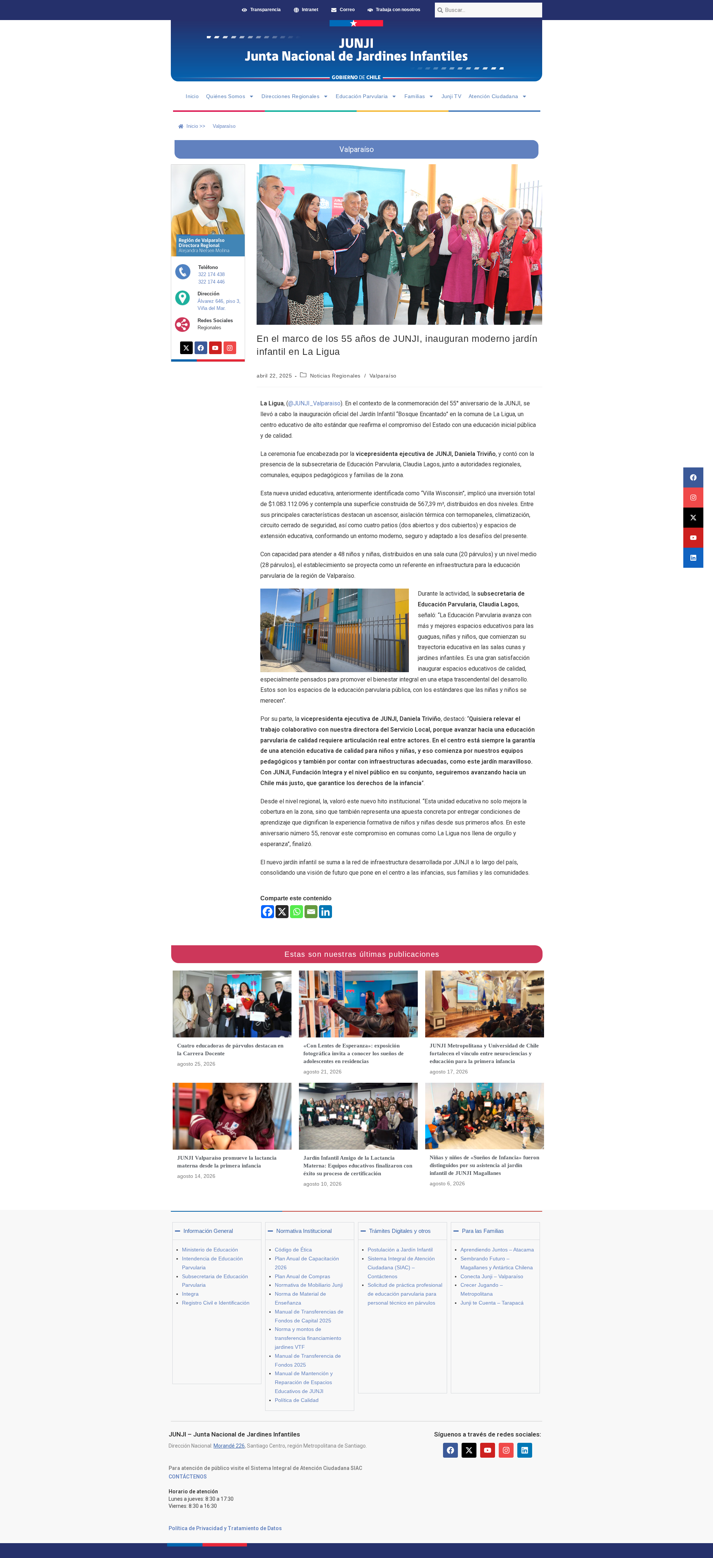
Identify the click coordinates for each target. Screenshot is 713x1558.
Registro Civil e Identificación (216, 1303)
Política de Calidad (297, 1400)
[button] (217, 1231)
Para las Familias (483, 1231)
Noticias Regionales (335, 376)
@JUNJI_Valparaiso (314, 403)
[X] (282, 911)
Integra (190, 1294)
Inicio (192, 96)
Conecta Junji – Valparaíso (491, 1276)
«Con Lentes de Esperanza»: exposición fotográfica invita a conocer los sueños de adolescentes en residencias (353, 1053)
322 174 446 (211, 282)
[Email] (311, 911)
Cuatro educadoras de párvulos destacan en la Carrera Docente (230, 1049)
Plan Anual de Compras (302, 1276)
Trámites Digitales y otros (400, 1231)
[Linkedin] (693, 558)
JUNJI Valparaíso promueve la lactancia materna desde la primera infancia (227, 1162)
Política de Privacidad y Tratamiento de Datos (225, 1528)
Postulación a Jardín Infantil (400, 1250)
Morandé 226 (229, 1446)
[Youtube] (693, 538)
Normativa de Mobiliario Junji (309, 1285)
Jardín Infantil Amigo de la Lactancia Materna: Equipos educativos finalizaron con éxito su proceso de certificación (357, 1165)
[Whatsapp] (296, 911)
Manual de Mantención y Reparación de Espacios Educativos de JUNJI (304, 1382)
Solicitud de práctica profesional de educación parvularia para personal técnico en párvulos (405, 1294)
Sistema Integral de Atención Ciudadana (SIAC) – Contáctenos (401, 1267)
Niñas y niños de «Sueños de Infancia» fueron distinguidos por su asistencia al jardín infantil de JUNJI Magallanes (484, 1165)
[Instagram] (693, 498)
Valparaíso (383, 376)
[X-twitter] (693, 518)
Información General (208, 1231)
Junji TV (451, 96)
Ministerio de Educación (210, 1250)
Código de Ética (293, 1250)
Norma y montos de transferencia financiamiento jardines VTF (308, 1338)
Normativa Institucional (304, 1231)
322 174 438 (211, 274)
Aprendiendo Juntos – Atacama (497, 1250)
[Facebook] (693, 477)
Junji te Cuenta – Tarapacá (492, 1303)
